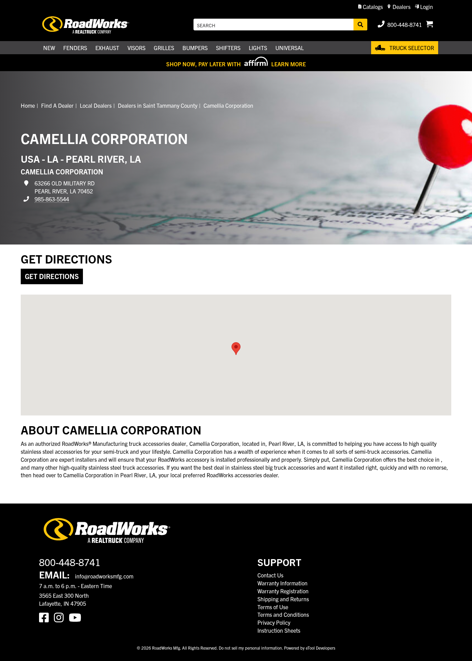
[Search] (360, 24)
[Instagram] (61, 617)
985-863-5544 (52, 198)
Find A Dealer (57, 105)
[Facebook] (46, 617)
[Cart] (429, 24)
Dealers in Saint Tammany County (157, 105)
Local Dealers (96, 105)
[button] (370, 7)
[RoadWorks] (95, 24)
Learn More (288, 63)
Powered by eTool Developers (309, 647)
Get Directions (52, 276)
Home (28, 105)
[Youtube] (76, 617)
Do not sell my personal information (250, 647)
